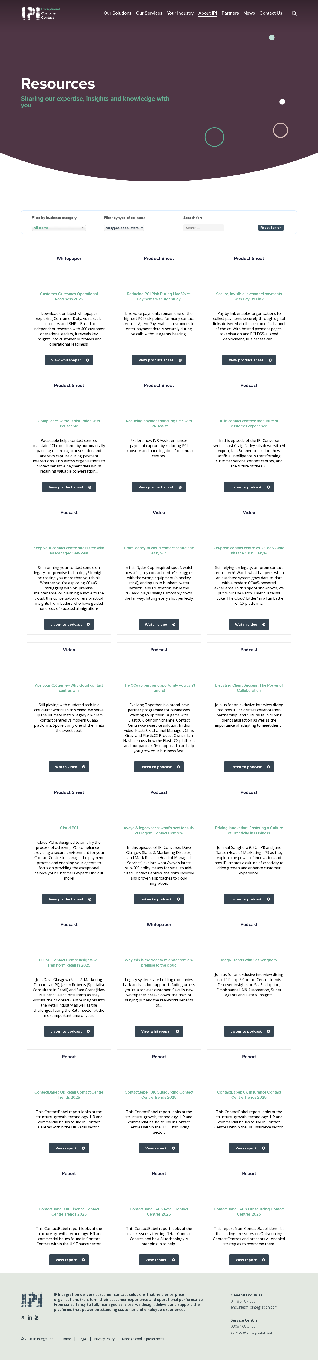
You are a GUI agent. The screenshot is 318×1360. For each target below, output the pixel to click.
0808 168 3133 (243, 1326)
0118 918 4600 (243, 1301)
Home (66, 1338)
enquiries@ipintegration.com (254, 1307)
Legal (82, 1338)
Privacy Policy (104, 1338)
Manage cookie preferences (143, 1338)
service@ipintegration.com (252, 1332)
